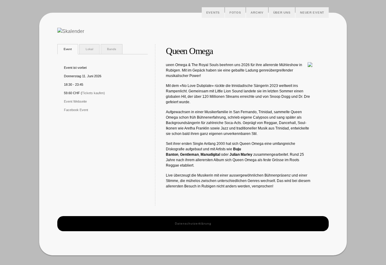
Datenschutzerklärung (193, 223)
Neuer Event (312, 12)
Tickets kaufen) (93, 93)
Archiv (257, 12)
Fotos (235, 12)
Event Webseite (75, 101)
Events (213, 12)
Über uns (282, 12)
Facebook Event (76, 110)
